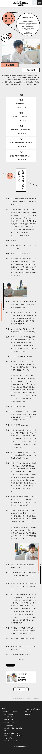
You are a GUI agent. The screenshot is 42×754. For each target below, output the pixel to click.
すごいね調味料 (8, 725)
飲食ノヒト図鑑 (8, 720)
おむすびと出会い (9, 722)
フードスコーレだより (10, 741)
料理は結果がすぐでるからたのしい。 (21, 143)
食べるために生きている (11, 733)
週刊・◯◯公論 (8, 714)
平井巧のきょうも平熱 (10, 711)
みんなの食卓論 (8, 717)
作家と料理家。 (21, 104)
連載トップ (21, 689)
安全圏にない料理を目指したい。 (21, 156)
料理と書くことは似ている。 (21, 117)
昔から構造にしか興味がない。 (21, 130)
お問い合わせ (28, 712)
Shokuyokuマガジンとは (32, 709)
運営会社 (27, 715)
